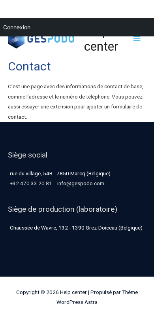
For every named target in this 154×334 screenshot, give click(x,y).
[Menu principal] (137, 39)
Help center (101, 39)
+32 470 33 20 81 (31, 183)
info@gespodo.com (80, 183)
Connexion (16, 27)
